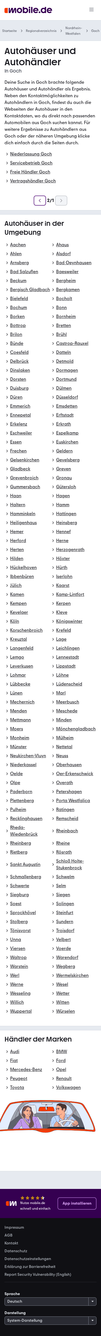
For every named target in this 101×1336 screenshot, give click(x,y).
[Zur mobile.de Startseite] (28, 10)
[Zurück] (40, 201)
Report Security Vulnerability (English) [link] (37, 1274)
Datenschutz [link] (15, 1251)
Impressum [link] (14, 1227)
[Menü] (91, 10)
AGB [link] (8, 1235)
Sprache (12, 1293)
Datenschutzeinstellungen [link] (27, 1259)
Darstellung (15, 1313)
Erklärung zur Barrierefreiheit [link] (30, 1267)
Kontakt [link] (11, 1243)
